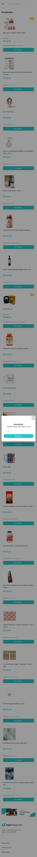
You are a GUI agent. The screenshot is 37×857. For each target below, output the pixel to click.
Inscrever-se (18, 436)
